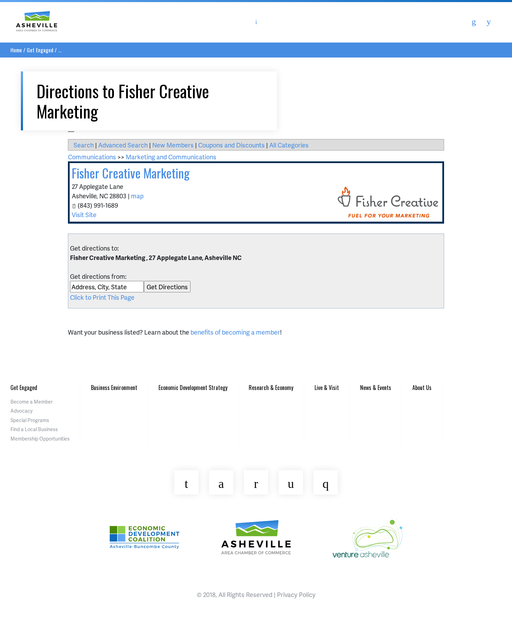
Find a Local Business (34, 429)
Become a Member (31, 401)
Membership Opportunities (40, 438)
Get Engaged (40, 50)
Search (83, 144)
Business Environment (114, 387)
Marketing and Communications (171, 156)
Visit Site (84, 214)
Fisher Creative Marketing (130, 172)
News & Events (375, 387)
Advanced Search (123, 144)
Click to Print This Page (102, 297)
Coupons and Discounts (231, 144)
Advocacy (21, 410)
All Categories (289, 144)
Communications (92, 156)
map (137, 195)
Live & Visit (327, 387)
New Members (173, 144)
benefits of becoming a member (235, 332)
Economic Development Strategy (192, 387)
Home (16, 50)
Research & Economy (271, 387)
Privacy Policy (296, 594)
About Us (422, 387)
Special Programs (29, 420)
